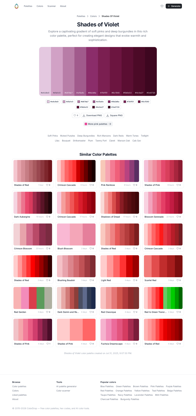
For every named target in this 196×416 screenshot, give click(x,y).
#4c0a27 (100, 107)
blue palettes (106, 386)
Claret (112, 140)
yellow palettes (141, 390)
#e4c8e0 (54, 101)
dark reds (118, 135)
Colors (40, 6)
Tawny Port (101, 140)
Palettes (28, 6)
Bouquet (66, 140)
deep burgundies (86, 135)
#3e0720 (115, 107)
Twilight (145, 135)
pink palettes (157, 386)
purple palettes (173, 386)
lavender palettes (143, 395)
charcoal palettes (109, 399)
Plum (90, 140)
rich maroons (104, 135)
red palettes (106, 390)
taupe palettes (107, 395)
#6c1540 (145, 101)
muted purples (67, 135)
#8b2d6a (115, 101)
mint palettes (161, 395)
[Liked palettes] (162, 6)
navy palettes (125, 395)
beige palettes (174, 390)
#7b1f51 (130, 101)
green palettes (123, 386)
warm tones (132, 135)
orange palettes (124, 390)
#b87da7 (85, 101)
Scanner (51, 6)
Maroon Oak (124, 140)
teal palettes (158, 390)
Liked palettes (19, 395)
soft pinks (53, 135)
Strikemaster (79, 140)
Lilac (57, 140)
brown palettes (140, 386)
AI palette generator (66, 386)
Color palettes (19, 386)
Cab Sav (136, 140)
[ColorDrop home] (16, 6)
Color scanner (63, 390)
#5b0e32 (84, 107)
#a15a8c (100, 101)
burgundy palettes (130, 399)
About (63, 6)
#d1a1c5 (69, 101)
